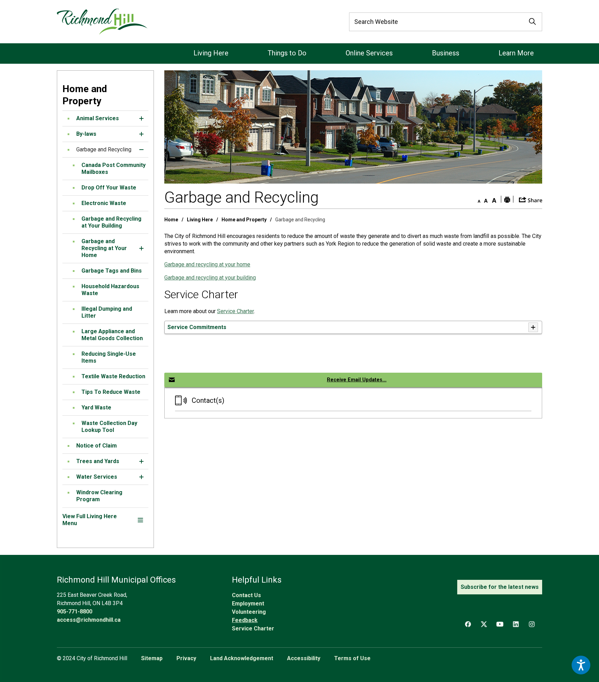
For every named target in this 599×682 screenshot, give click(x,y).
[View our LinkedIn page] (516, 624)
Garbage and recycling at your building (210, 277)
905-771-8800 (74, 611)
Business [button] (445, 53)
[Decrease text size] (477, 199)
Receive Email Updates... (357, 380)
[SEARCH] (532, 22)
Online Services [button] (369, 53)
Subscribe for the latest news (500, 587)
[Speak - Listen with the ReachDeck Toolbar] (581, 665)
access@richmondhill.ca (89, 620)
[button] (141, 118)
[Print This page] (507, 199)
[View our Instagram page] (532, 624)
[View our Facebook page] (468, 624)
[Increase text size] (494, 199)
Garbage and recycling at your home (207, 264)
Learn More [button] (516, 53)
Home (171, 219)
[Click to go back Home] (102, 22)
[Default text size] (485, 199)
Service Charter (235, 311)
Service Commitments (196, 327)
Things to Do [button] (287, 53)
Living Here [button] (210, 53)
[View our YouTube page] (500, 624)
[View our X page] (484, 624)
